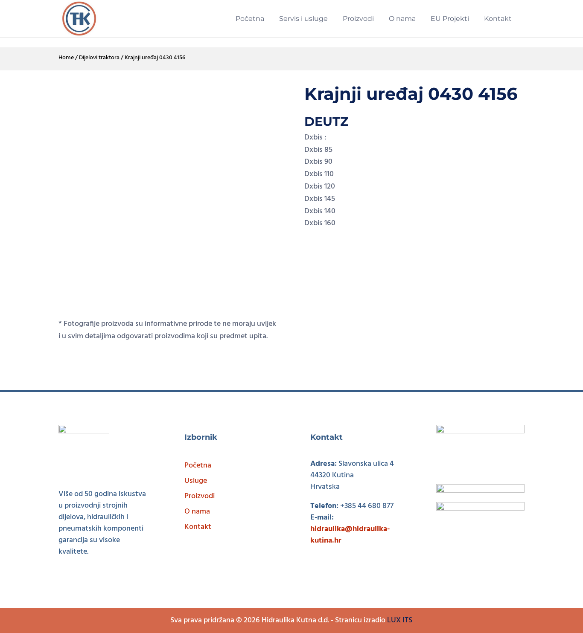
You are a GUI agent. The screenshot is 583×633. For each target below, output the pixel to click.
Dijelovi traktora (99, 58)
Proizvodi (199, 496)
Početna (197, 465)
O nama (197, 511)
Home (66, 58)
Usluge (195, 481)
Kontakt (197, 527)
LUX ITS (399, 620)
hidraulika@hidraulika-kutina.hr (350, 535)
